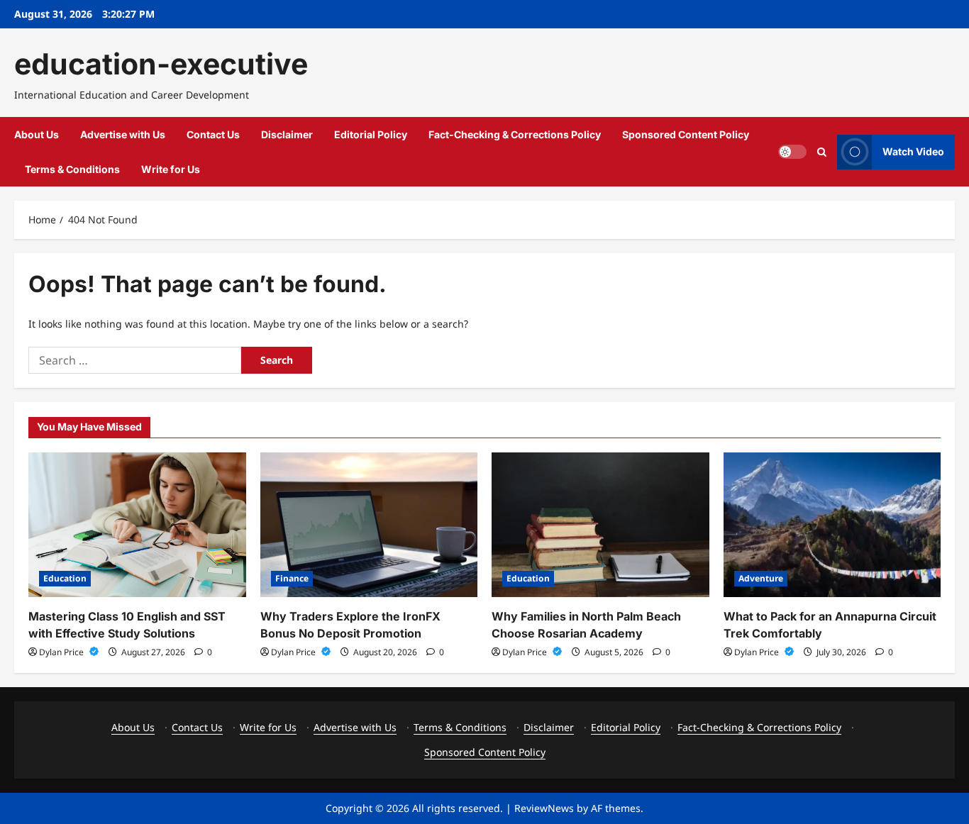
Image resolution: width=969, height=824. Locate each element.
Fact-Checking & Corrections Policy (514, 134)
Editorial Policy (370, 134)
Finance (292, 578)
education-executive (161, 64)
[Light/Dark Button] (792, 152)
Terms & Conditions (72, 169)
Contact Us (213, 134)
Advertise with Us (122, 134)
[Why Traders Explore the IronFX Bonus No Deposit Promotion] (369, 524)
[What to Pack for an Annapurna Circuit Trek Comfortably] (832, 524)
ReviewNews (544, 808)
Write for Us (170, 169)
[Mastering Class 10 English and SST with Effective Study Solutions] (137, 524)
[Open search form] (821, 152)
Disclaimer (287, 134)
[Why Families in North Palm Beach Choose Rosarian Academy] (600, 524)
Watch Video (913, 151)
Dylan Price (62, 652)
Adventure (760, 578)
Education (65, 578)
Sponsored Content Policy (685, 134)
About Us (36, 134)
